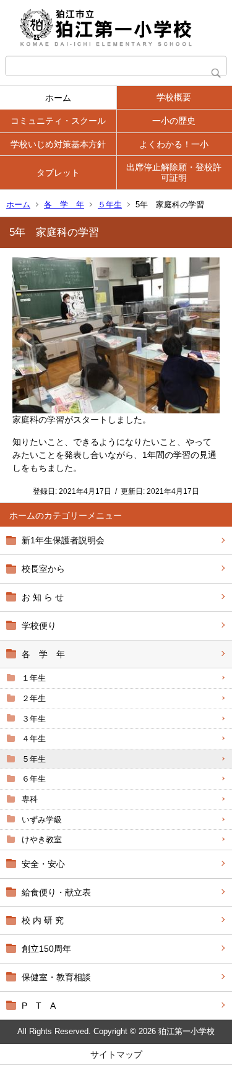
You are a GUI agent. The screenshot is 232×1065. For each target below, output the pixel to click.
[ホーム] (116, 27)
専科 (30, 799)
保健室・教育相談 (56, 977)
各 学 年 (64, 204)
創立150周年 (46, 949)
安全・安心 (43, 864)
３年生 (34, 718)
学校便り (39, 626)
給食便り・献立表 (56, 892)
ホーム (58, 98)
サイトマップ (116, 1054)
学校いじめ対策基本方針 (58, 144)
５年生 (110, 204)
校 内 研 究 (43, 920)
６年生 (34, 778)
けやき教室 (42, 839)
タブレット (58, 173)
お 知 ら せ (43, 597)
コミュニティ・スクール (58, 121)
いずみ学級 (42, 819)
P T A (39, 1006)
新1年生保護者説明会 (63, 540)
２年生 (34, 698)
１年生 (34, 678)
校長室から (43, 569)
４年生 (34, 738)
